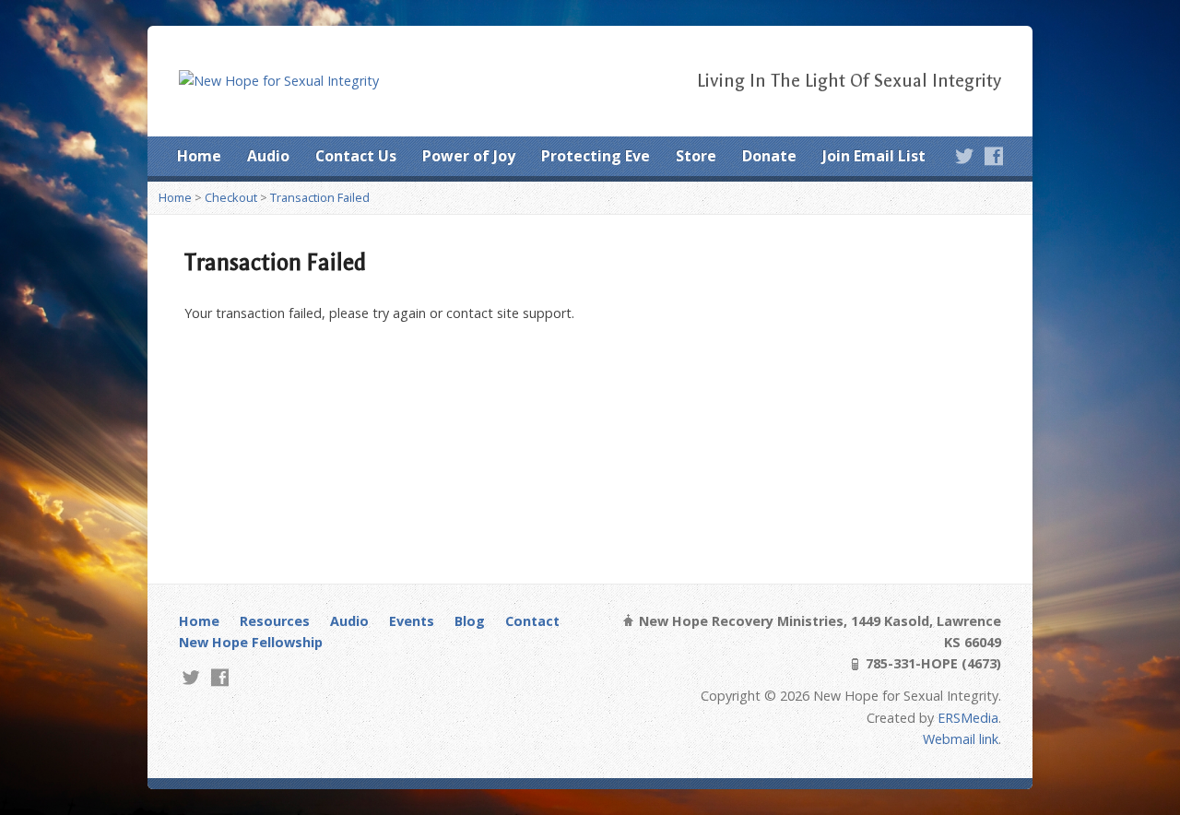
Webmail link (960, 739)
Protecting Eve (595, 156)
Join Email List (874, 156)
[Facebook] (994, 156)
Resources (275, 621)
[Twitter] (964, 156)
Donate (769, 156)
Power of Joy (468, 156)
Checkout (231, 197)
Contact (532, 621)
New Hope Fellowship (251, 642)
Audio (268, 156)
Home (199, 156)
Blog (469, 621)
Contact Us (355, 156)
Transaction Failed (320, 197)
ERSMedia (968, 717)
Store (696, 156)
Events (411, 621)
